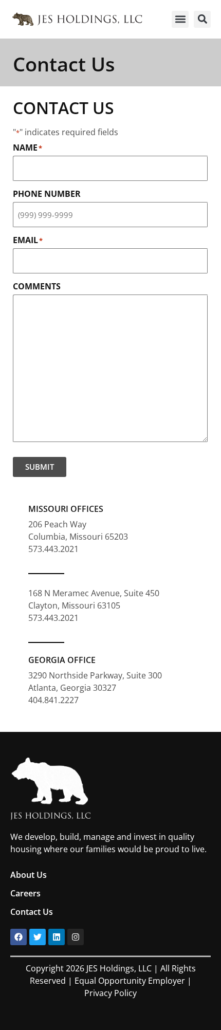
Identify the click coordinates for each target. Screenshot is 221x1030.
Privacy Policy (110, 993)
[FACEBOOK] (18, 937)
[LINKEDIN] (56, 937)
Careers (25, 893)
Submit (39, 467)
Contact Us (31, 911)
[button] (180, 19)
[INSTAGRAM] (75, 937)
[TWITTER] (37, 937)
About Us (28, 874)
